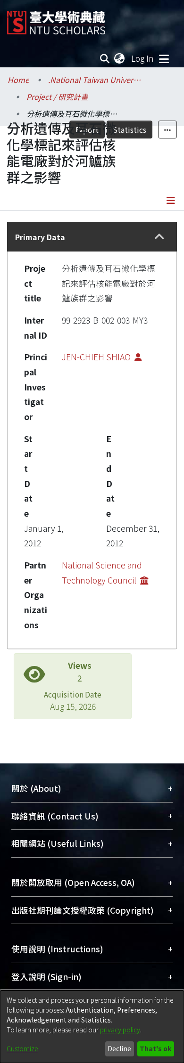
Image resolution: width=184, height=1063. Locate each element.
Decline (119, 1048)
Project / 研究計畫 (57, 96)
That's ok (155, 1048)
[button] (159, 237)
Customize (22, 1048)
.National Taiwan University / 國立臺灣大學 (95, 79)
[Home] (56, 19)
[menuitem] (119, 58)
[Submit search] (105, 58)
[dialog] (92, 1026)
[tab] (92, 237)
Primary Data (40, 237)
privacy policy (120, 1029)
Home (18, 79)
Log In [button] (143, 58)
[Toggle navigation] (164, 58)
